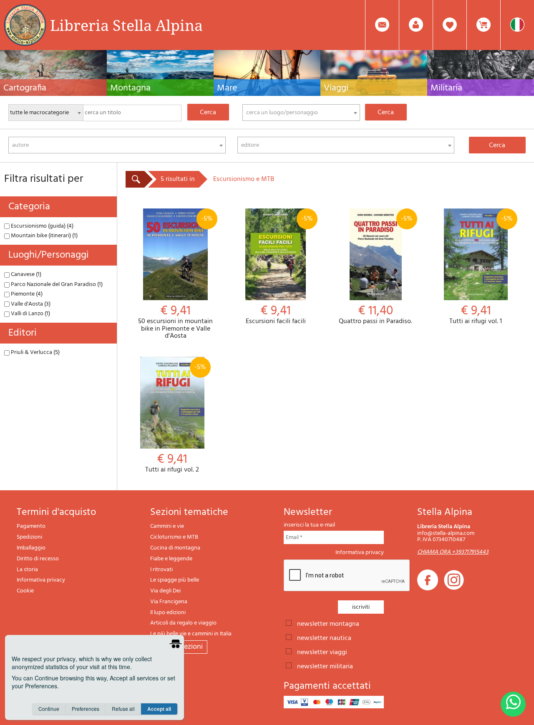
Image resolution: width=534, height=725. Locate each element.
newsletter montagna (328, 623)
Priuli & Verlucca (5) (35, 352)
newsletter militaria (325, 665)
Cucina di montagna (175, 548)
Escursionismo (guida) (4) (41, 226)
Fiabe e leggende (171, 558)
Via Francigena (168, 601)
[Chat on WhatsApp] (513, 704)
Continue (48, 708)
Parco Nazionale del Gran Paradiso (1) (56, 284)
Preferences (85, 708)
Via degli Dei (165, 591)
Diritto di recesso (38, 558)
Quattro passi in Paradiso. (376, 269)
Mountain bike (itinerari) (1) (44, 236)
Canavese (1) (25, 274)
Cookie (25, 591)
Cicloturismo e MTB (174, 537)
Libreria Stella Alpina (126, 25)
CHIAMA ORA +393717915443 (453, 552)
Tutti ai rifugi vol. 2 (175, 418)
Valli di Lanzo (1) (30, 314)
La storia (27, 569)
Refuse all (123, 708)
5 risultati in (178, 179)
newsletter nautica (324, 637)
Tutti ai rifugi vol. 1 (481, 269)
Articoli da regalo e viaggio (183, 623)
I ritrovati (161, 569)
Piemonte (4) (26, 294)
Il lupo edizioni (168, 612)
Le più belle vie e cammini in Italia (191, 634)
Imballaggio (31, 548)
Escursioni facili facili (279, 269)
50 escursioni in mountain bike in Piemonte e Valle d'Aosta (175, 276)
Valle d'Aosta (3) (30, 304)
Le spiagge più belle (174, 580)
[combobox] (301, 112)
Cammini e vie (167, 526)
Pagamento (31, 526)
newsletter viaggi (322, 651)
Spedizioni (29, 537)
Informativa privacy (41, 580)
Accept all (159, 708)
